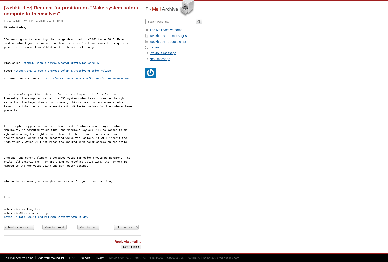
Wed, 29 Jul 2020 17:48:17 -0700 (43, 21)
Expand (155, 47)
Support (85, 257)
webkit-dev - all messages (168, 36)
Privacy (99, 257)
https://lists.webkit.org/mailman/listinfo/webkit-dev (46, 217)
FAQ (72, 257)
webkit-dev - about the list (168, 41)
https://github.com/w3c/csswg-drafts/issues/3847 (61, 63)
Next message (126, 227)
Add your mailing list (51, 257)
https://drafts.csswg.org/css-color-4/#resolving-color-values (62, 70)
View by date (88, 227)
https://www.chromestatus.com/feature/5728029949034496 (86, 78)
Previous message (19, 227)
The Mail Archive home (166, 30)
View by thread (54, 227)
